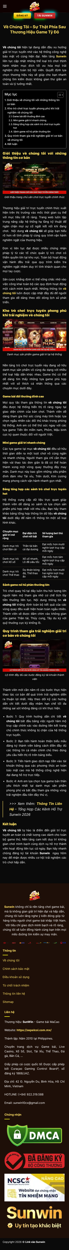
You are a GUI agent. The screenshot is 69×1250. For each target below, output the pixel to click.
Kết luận (12, 143)
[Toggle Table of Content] (59, 95)
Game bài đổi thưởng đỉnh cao (29, 116)
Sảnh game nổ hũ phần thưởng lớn (32, 131)
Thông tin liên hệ (14, 993)
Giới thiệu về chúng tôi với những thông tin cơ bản (33, 102)
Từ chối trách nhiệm (16, 985)
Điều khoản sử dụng (16, 977)
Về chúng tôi (11, 960)
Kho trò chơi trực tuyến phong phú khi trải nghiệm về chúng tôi (33, 110)
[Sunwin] (34, 6)
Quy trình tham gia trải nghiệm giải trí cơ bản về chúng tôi (34, 137)
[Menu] (5, 6)
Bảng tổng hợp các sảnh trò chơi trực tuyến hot (36, 126)
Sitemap (8, 1002)
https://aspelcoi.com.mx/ (34, 1030)
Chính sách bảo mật (16, 969)
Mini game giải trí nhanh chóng (29, 120)
